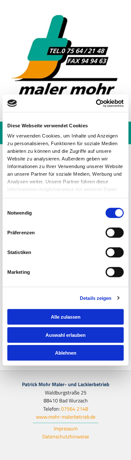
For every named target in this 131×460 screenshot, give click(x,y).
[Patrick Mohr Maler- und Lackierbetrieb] (65, 61)
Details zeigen (95, 298)
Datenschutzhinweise (65, 436)
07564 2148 (74, 409)
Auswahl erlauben (65, 334)
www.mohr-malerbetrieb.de (65, 417)
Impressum (66, 428)
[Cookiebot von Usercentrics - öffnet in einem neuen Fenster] (96, 103)
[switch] (115, 233)
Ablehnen (65, 353)
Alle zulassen (65, 317)
